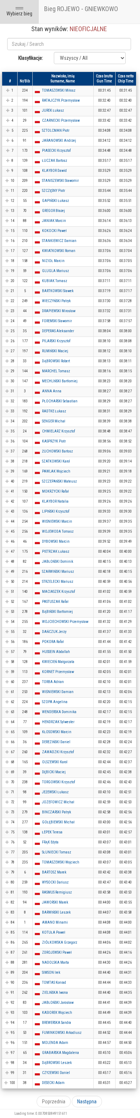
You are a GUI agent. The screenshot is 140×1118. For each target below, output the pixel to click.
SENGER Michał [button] (53, 421)
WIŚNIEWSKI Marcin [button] (57, 521)
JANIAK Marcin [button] (54, 221)
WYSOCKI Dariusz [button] (55, 882)
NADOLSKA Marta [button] (55, 962)
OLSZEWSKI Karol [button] (54, 762)
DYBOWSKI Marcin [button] (56, 541)
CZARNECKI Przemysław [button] (61, 120)
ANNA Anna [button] (51, 391)
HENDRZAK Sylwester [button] (58, 722)
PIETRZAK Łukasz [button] (55, 551)
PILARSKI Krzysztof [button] (56, 341)
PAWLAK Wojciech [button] (56, 471)
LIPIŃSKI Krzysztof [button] (55, 511)
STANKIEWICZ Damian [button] (59, 241)
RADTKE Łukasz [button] (54, 411)
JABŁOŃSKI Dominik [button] (57, 561)
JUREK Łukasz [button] (53, 110)
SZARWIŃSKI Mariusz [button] (58, 571)
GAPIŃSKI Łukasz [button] (55, 201)
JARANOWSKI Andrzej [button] (59, 140)
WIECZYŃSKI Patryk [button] (56, 301)
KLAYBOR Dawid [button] (54, 171)
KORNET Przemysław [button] (58, 672)
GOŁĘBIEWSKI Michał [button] (58, 822)
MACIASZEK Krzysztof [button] (58, 592)
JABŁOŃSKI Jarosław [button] (58, 1003)
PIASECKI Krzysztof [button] (56, 151)
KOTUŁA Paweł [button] (53, 932)
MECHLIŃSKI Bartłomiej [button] (60, 381)
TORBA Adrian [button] (53, 682)
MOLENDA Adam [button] (55, 1043)
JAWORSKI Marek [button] (55, 902)
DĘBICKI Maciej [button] (54, 772)
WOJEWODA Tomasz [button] (58, 531)
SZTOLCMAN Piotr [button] (55, 130)
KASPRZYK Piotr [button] (54, 441)
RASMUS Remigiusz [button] (57, 892)
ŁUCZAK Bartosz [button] (54, 161)
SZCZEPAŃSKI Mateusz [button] (59, 481)
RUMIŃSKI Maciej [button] (55, 351)
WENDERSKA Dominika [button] (59, 712)
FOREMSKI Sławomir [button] (57, 321)
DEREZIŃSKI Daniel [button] (56, 742)
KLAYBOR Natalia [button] (55, 501)
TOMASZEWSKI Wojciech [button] (60, 862)
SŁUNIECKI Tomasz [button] (56, 852)
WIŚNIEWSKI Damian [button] (58, 692)
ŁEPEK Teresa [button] (52, 832)
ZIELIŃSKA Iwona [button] (55, 992)
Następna (87, 1101)
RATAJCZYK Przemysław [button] (61, 100)
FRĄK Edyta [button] (50, 842)
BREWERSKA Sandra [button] (56, 1023)
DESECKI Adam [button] (53, 1083)
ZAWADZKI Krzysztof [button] (58, 752)
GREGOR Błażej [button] (53, 211)
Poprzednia (53, 1101)
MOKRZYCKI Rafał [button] (55, 491)
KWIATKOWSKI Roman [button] (58, 251)
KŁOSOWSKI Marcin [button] (56, 732)
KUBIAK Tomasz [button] (54, 281)
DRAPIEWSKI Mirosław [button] (58, 311)
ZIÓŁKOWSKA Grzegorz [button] (59, 942)
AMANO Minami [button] (55, 922)
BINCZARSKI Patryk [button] (56, 812)
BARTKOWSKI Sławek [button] (58, 291)
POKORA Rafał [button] (53, 642)
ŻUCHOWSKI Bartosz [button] (57, 451)
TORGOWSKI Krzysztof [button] (58, 782)
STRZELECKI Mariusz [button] (57, 582)
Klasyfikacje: (30, 58)
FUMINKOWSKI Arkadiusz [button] (61, 1033)
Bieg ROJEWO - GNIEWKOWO (81, 9)
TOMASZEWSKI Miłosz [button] (58, 90)
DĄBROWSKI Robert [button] (56, 361)
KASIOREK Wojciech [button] (57, 1013)
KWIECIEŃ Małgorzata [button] (58, 662)
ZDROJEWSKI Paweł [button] (57, 952)
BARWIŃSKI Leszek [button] (56, 912)
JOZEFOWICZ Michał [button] (58, 802)
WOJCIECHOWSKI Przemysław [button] (65, 622)
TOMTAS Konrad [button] (54, 982)
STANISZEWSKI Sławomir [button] (60, 181)
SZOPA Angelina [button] (54, 702)
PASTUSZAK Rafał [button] (55, 602)
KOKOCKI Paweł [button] (54, 231)
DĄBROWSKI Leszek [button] (57, 1063)
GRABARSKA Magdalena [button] (60, 1053)
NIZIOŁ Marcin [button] (53, 261)
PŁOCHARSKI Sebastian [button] (60, 401)
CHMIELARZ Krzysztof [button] (58, 431)
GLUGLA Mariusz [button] (55, 271)
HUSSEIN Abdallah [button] (56, 652)
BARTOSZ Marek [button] (54, 872)
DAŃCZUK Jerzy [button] (54, 632)
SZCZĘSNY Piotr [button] (53, 191)
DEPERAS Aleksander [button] (58, 331)
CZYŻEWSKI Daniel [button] (56, 1073)
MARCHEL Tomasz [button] (56, 371)
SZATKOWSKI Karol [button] (56, 461)
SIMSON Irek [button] (51, 972)
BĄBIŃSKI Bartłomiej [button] (57, 612)
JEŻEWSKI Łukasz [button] (55, 792)
